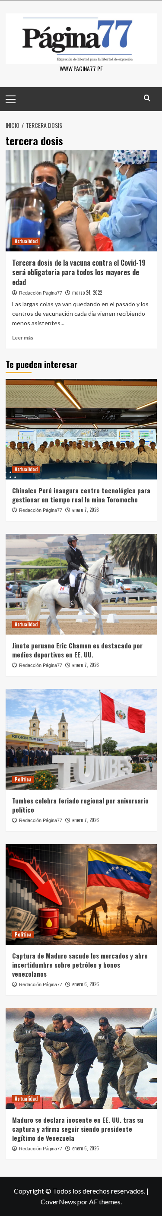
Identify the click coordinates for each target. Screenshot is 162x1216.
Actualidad (26, 241)
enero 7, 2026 (85, 509)
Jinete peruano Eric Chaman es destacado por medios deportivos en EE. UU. (77, 650)
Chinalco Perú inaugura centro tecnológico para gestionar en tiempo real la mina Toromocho (81, 495)
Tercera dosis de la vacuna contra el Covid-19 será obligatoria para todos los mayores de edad (79, 272)
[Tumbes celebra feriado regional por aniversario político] (81, 739)
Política (23, 779)
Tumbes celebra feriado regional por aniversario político (80, 805)
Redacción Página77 (40, 292)
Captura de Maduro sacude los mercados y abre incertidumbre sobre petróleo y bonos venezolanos (80, 964)
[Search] (147, 97)
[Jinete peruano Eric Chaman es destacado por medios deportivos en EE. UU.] (81, 584)
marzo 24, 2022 (87, 292)
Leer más (22, 337)
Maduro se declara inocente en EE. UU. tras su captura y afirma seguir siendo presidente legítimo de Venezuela (77, 1129)
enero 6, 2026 (85, 984)
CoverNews (58, 1201)
